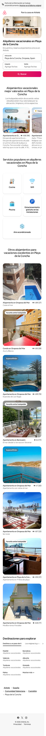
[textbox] (12, 66)
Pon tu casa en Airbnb (30, 12)
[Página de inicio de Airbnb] (4, 12)
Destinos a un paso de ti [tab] (12, 643)
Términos (27, 724)
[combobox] (22, 58)
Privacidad (17, 724)
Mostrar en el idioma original (30, 5)
